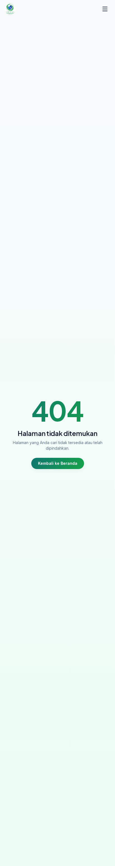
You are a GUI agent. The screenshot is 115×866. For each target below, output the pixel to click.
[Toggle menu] (105, 9)
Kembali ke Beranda (57, 463)
